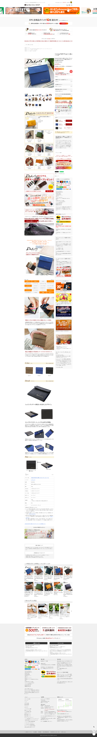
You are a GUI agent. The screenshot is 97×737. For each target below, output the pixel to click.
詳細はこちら (65, 232)
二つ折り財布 (35, 49)
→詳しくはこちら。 (32, 513)
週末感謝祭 (60, 72)
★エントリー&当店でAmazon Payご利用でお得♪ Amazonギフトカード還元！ (63, 291)
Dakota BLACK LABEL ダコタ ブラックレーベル (40, 477)
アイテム (28, 47)
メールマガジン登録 (28, 708)
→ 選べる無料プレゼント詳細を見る (63, 98)
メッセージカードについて (29, 722)
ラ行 (47, 48)
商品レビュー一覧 (27, 710)
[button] (29, 11)
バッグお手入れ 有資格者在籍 (29, 724)
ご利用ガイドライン (34, 692)
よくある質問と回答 (28, 711)
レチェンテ (50, 48)
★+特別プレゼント (58, 84)
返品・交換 (59, 659)
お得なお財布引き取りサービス (30, 727)
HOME (26, 47)
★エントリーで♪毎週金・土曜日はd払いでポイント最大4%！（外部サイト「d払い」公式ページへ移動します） (63, 303)
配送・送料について (28, 714)
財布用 (60, 251)
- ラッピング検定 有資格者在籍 (30, 721)
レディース (29, 49)
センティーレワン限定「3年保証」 (30, 725)
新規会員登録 (27, 704)
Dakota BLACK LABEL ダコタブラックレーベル (39, 48)
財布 (32, 49)
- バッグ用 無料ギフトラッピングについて (32, 718)
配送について (46, 668)
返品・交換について (63, 668)
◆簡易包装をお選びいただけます (61, 89)
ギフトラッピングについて (29, 717)
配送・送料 (42, 659)
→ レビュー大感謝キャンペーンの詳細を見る (63, 158)
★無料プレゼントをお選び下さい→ (61, 79)
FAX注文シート (52, 646)
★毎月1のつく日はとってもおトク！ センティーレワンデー (63, 318)
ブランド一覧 (29, 48)
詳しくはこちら (46, 548)
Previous (26, 611)
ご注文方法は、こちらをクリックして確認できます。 (63, 114)
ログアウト (26, 707)
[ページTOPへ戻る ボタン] (93, 733)
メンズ (26, 701)
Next (71, 611)
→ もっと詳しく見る (59, 367)
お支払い (26, 659)
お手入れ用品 (27, 703)
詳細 (69, 676)
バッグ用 (57, 251)
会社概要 (45, 721)
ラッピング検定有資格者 (63, 253)
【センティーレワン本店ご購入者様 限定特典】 (63, 94)
